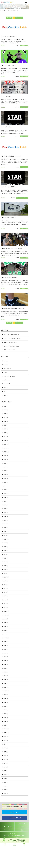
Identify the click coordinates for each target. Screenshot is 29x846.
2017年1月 (6, 770)
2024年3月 (6, 478)
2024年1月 (6, 486)
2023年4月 (6, 520)
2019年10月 (6, 645)
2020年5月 (6, 618)
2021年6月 (6, 599)
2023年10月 (6, 497)
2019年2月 (6, 675)
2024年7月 (6, 463)
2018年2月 (6, 721)
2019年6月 (6, 660)
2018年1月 (6, 725)
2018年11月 (6, 687)
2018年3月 (6, 717)
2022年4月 (6, 561)
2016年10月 (6, 782)
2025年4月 (6, 432)
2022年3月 (6, 565)
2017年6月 (6, 751)
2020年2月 (6, 630)
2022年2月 (6, 569)
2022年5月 (6, 558)
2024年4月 (6, 474)
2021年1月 (6, 607)
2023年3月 (6, 524)
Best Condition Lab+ (14, 833)
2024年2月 (6, 482)
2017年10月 (6, 736)
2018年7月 (6, 702)
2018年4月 (6, 713)
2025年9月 (6, 417)
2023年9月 (6, 501)
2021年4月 (6, 603)
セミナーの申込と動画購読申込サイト (12, 334)
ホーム (3, 10)
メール (24, 845)
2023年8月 (6, 505)
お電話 (14, 845)
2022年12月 (6, 531)
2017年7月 (6, 748)
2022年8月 (6, 546)
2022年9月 (6, 542)
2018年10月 (6, 691)
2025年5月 (6, 429)
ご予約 (21, 830)
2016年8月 (6, 789)
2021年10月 (6, 584)
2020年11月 (6, 615)
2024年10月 (6, 451)
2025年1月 (6, 440)
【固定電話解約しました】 (9, 349)
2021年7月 (6, 596)
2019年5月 (6, 664)
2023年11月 (6, 493)
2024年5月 (6, 470)
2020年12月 (6, 611)
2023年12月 (6, 489)
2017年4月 (6, 759)
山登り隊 (5, 395)
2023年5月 (6, 516)
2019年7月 (6, 656)
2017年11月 (6, 732)
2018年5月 (6, 710)
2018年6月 (6, 706)
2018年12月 (6, 683)
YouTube (5, 372)
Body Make (6, 364)
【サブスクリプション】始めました (11, 346)
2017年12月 (6, 729)
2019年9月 (6, 649)
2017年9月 (6, 740)
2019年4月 (6, 668)
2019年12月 (6, 637)
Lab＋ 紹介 (7, 830)
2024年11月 (6, 448)
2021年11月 (6, 580)
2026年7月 (6, 406)
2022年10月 (6, 539)
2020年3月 (6, 626)
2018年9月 (6, 694)
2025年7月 (6, 421)
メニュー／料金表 (7, 827)
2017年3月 (6, 763)
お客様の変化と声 (7, 368)
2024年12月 (6, 444)
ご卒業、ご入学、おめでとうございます (12, 338)
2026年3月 (6, 413)
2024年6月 (6, 467)
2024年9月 (6, 455)
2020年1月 (6, 634)
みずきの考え (6, 379)
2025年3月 (6, 436)
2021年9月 (6, 588)
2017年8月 (6, 744)
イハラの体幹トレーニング (9, 376)
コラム (5, 391)
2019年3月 (6, 672)
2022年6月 (6, 554)
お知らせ (18, 197)
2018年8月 (6, 698)
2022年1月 (6, 573)
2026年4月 (6, 410)
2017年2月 (6, 767)
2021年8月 (6, 592)
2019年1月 (6, 679)
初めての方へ (22, 823)
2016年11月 (6, 778)
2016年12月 (6, 774)
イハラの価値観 (7, 383)
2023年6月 (6, 512)
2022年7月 (6, 550)
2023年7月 (6, 508)
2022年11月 (6, 535)
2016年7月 (6, 793)
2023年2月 (6, 527)
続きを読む (3, 45)
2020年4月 (6, 622)
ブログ (7, 10)
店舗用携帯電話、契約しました (10, 342)
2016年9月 (6, 786)
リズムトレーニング (24, 45)
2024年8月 (6, 459)
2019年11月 (6, 641)
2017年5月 (6, 755)
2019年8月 (6, 653)
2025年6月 (6, 425)
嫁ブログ (5, 387)
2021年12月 (6, 577)
